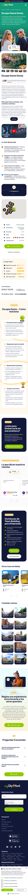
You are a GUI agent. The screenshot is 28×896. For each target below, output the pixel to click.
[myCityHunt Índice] (9, 5)
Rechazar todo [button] (20, 889)
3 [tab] (16, 194)
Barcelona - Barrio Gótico (17, 853)
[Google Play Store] (14, 840)
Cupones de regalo (15, 725)
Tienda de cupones (6, 822)
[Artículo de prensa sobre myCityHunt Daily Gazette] (20, 290)
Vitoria (14, 860)
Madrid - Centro (5, 853)
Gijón (18, 858)
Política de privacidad (14, 806)
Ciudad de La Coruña (7, 860)
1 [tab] (12, 194)
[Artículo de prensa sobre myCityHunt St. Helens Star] (7, 294)
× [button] (26, 868)
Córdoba (4, 858)
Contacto (4, 828)
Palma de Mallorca (10, 856)
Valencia (4, 855)
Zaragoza (9, 855)
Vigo (14, 858)
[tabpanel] (14, 189)
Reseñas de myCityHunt (8, 826)
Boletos (4, 819)
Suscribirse (14, 809)
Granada (20, 860)
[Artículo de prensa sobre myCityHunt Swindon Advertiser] (20, 294)
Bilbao (17, 856)
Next (16, 500)
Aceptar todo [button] (7, 889)
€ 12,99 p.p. (15, 246)
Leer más (14, 119)
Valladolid (9, 858)
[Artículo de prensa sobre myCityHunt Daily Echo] (7, 289)
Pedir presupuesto (14, 556)
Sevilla (14, 855)
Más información (19, 874)
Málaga (19, 855)
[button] (14, 893)
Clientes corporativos (14, 252)
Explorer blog (5, 824)
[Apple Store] (14, 836)
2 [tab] (14, 194)
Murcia (3, 856)
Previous (11, 500)
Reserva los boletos (15, 446)
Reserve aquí (14, 550)
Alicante (22, 856)
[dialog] (14, 881)
